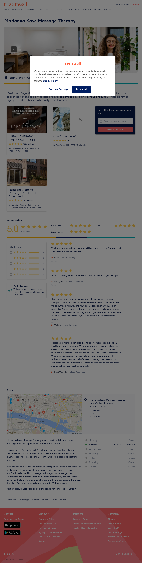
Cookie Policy (50, 81)
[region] (72, 76)
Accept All (81, 89)
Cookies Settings (58, 89)
